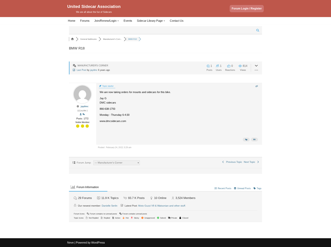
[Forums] (72, 39)
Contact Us (176, 20)
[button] (118, 21)
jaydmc (93, 70)
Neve (70, 242)
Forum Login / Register (247, 8)
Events (128, 20)
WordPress (98, 242)
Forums (84, 20)
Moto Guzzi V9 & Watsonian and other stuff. (162, 205)
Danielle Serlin (109, 205)
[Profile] (80, 114)
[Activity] (83, 114)
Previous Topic (233, 162)
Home (71, 20)
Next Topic (250, 162)
